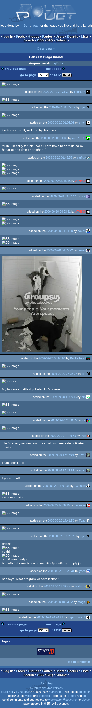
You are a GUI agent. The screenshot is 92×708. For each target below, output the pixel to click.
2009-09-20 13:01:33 (56, 486)
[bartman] (88, 586)
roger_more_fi (77, 617)
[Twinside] (88, 486)
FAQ (49, 40)
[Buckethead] (88, 358)
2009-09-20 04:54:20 (59, 231)
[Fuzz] (88, 520)
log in (72, 661)
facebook (45, 695)
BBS (40, 40)
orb (84, 397)
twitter (28, 695)
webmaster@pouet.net (62, 699)
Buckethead (78, 358)
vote (36, 25)
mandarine (55, 691)
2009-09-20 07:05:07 (64, 373)
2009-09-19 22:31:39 (56, 91)
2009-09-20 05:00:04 (52, 358)
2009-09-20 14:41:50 (61, 520)
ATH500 (80, 180)
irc (84, 695)
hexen (82, 231)
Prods (20, 36)
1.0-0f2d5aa (23, 691)
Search (29, 40)
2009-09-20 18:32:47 (57, 586)
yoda (82, 571)
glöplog (59, 63)
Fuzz (82, 520)
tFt (84, 373)
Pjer (83, 107)
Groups (33, 36)
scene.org (85, 691)
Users (60, 36)
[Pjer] (88, 107)
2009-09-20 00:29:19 (62, 107)
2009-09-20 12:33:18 (61, 470)
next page (53, 68)
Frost (82, 455)
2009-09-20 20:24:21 (50, 617)
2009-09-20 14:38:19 (56, 505)
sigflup (81, 157)
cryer (82, 122)
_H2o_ (24, 25)
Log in (8, 36)
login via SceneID (46, 652)
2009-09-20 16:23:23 (62, 536)
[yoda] (88, 571)
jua (84, 420)
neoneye (80, 505)
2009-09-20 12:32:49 (61, 455)
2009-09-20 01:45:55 (59, 157)
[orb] (88, 397)
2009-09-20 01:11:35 (54, 138)
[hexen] (88, 231)
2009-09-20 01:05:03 (61, 122)
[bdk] (88, 196)
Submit (61, 40)
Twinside (80, 486)
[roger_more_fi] (88, 617)
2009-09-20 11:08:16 (63, 397)
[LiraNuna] (88, 91)
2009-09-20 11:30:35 (64, 420)
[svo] (88, 435)
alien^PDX (79, 138)
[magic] (88, 602)
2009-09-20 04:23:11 (57, 211)
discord (71, 695)
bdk (83, 196)
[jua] (88, 420)
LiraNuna (80, 91)
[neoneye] (88, 505)
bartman (80, 586)
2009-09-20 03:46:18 (57, 180)
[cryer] (88, 122)
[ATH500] (88, 180)
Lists (85, 36)
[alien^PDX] (88, 138)
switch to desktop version (46, 688)
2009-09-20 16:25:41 (61, 571)
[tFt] (88, 373)
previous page (16, 68)
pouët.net (7, 691)
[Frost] (88, 455)
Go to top (46, 683)
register (84, 661)
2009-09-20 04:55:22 (59, 250)
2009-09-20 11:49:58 (63, 435)
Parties (47, 36)
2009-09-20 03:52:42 (63, 196)
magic (82, 602)
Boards (72, 36)
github (86, 699)
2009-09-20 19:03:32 (59, 602)
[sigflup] (88, 157)
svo (83, 435)
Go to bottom (46, 48)
